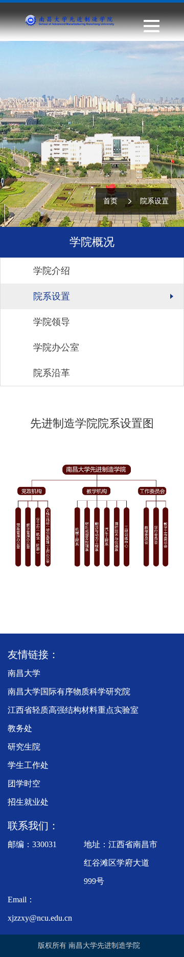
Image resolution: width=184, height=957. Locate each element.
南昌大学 (24, 673)
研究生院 (24, 746)
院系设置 (154, 201)
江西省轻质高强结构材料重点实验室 (73, 710)
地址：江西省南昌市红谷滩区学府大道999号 (120, 862)
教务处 (20, 728)
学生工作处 (28, 765)
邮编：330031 (32, 844)
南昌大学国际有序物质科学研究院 (69, 691)
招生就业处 (28, 802)
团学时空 (24, 783)
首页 (110, 201)
